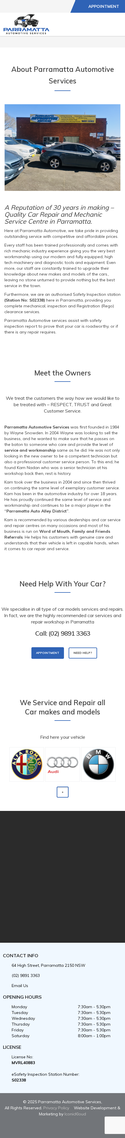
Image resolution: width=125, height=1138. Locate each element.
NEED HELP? (83, 653)
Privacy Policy (56, 1107)
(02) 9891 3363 (26, 975)
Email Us (20, 985)
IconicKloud (75, 1114)
